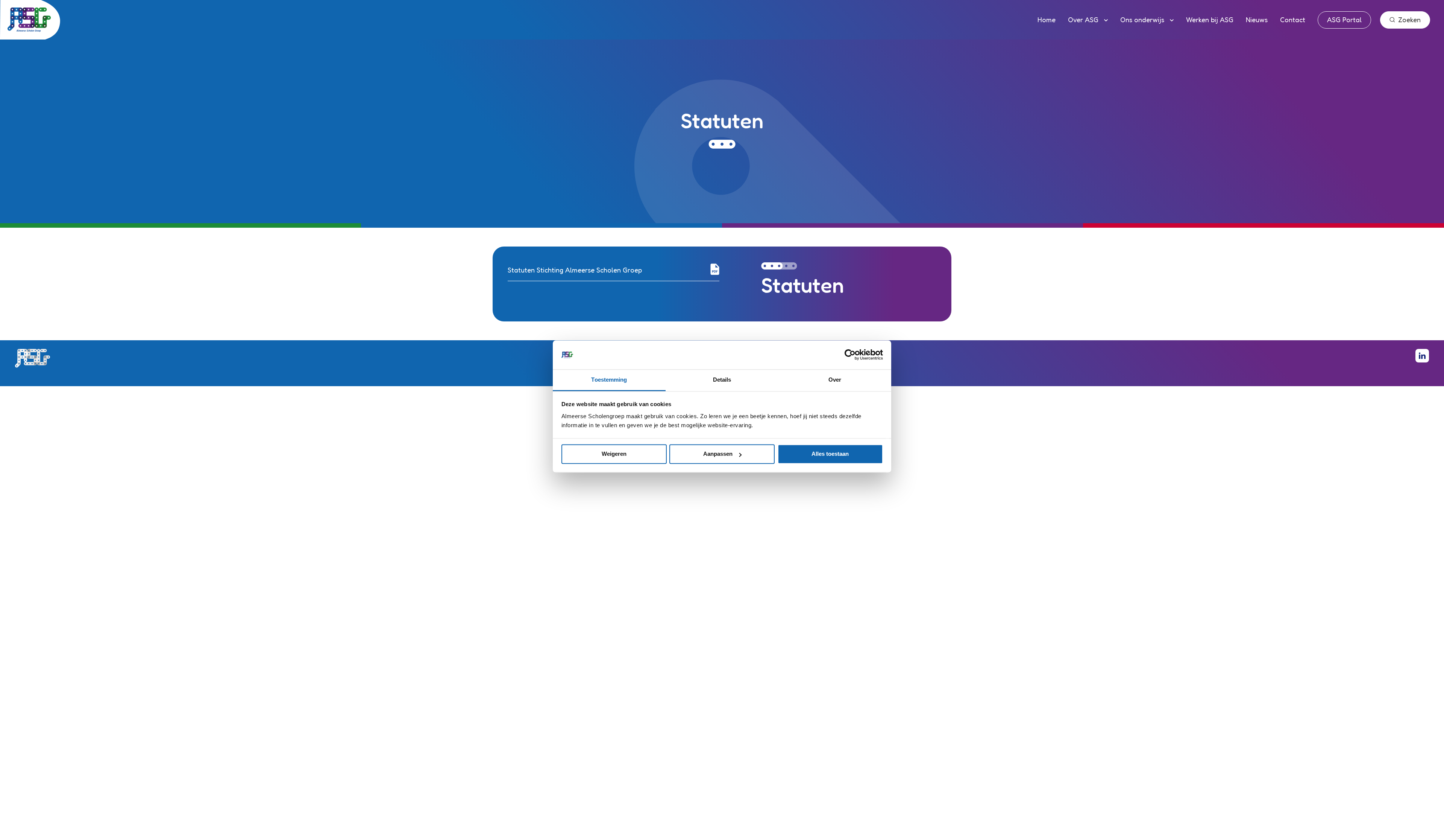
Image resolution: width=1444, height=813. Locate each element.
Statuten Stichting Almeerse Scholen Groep (575, 270)
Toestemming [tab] (609, 379)
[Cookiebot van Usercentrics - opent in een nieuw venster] (850, 355)
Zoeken (1409, 19)
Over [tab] (834, 379)
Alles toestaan (830, 454)
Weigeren (614, 454)
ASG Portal (1344, 19)
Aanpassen (718, 454)
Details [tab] (722, 379)
